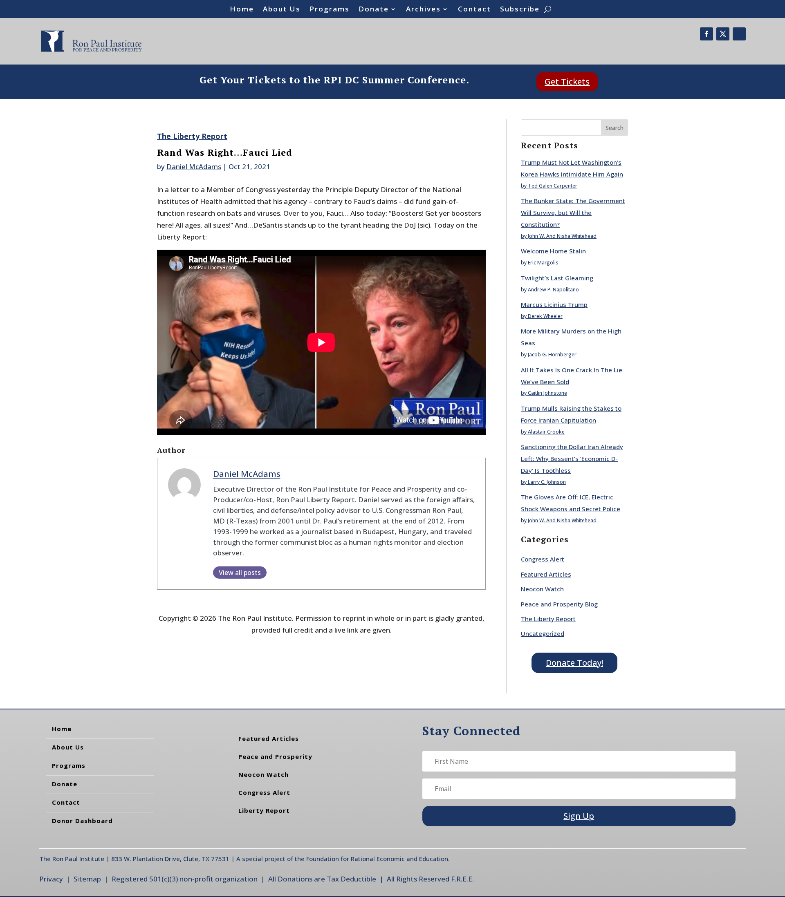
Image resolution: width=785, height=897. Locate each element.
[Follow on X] (722, 33)
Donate (374, 9)
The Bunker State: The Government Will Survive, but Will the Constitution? (573, 212)
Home (242, 9)
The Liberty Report (192, 136)
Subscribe (520, 9)
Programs (330, 9)
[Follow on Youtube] (739, 33)
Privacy (51, 879)
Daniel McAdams (193, 166)
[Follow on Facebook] (706, 33)
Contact (474, 9)
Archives (423, 9)
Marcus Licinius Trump (554, 304)
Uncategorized (542, 633)
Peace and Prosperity (275, 756)
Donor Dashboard (82, 820)
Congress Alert (542, 559)
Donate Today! (574, 662)
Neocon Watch (542, 589)
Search (615, 128)
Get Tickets (567, 81)
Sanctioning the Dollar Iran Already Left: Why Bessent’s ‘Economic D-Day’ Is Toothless (572, 458)
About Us (282, 9)
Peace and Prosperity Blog (559, 604)
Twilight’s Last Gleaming (557, 278)
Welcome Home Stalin (553, 251)
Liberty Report (264, 810)
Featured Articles (546, 574)
